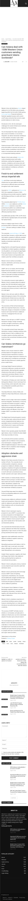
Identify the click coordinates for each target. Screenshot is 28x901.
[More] (21, 65)
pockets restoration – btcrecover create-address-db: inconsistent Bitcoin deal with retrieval (21, 662)
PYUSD (19, 202)
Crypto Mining (8, 39)
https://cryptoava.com (14, 685)
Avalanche (6, 206)
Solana (9, 638)
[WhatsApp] (18, 65)
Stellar (24, 204)
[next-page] (5, 718)
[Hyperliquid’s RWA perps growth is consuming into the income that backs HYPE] (5, 776)
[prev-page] (2, 718)
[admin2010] (2, 61)
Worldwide (21, 643)
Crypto (13, 638)
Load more (13, 797)
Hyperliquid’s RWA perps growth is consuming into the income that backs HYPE (18, 776)
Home (2, 39)
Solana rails (20, 157)
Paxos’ (23, 202)
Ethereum (21, 190)
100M (7, 641)
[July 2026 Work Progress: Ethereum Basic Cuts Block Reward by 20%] (5, 705)
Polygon (3, 227)
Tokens (3, 643)
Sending (19, 641)
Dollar (10, 641)
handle (14, 641)
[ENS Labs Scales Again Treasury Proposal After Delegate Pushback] (5, 792)
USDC (9, 190)
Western (16, 643)
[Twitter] (11, 65)
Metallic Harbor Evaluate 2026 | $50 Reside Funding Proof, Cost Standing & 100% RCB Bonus (17, 697)
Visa (2, 180)
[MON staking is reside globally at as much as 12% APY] (5, 769)
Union (8, 643)
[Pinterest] (14, 65)
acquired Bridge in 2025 (15, 233)
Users (12, 643)
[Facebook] (7, 65)
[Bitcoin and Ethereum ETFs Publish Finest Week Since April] (5, 712)
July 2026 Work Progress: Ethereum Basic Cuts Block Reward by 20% (16, 704)
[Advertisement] (14, 22)
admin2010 (7, 61)
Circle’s (7, 204)
